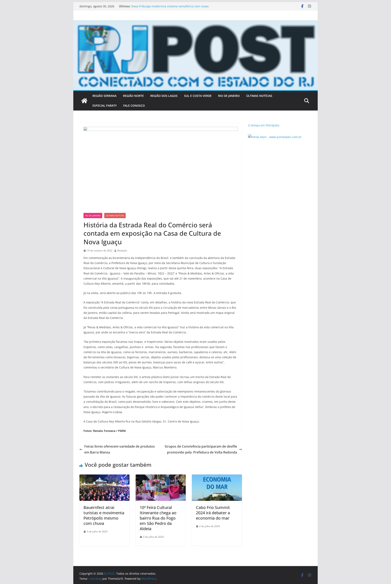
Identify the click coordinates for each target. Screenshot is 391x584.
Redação (122, 250)
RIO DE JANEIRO (229, 96)
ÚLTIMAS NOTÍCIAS (259, 96)
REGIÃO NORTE (133, 96)
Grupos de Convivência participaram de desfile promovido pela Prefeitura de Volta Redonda (201, 449)
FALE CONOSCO (134, 105)
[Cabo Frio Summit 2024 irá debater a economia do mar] (217, 477)
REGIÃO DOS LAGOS (164, 96)
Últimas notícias (115, 215)
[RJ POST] (84, 101)
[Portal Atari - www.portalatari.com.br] (275, 137)
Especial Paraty (104, 105)
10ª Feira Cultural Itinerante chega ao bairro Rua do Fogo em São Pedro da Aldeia (158, 518)
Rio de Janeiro (93, 215)
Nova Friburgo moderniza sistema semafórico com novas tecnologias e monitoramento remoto (170, 8)
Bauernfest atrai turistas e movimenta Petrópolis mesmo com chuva (103, 515)
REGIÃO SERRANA (104, 96)
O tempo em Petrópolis (263, 125)
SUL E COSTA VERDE (198, 96)
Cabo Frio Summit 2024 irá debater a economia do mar (213, 513)
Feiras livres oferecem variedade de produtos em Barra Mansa (119, 449)
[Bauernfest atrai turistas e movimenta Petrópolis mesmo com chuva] (104, 477)
